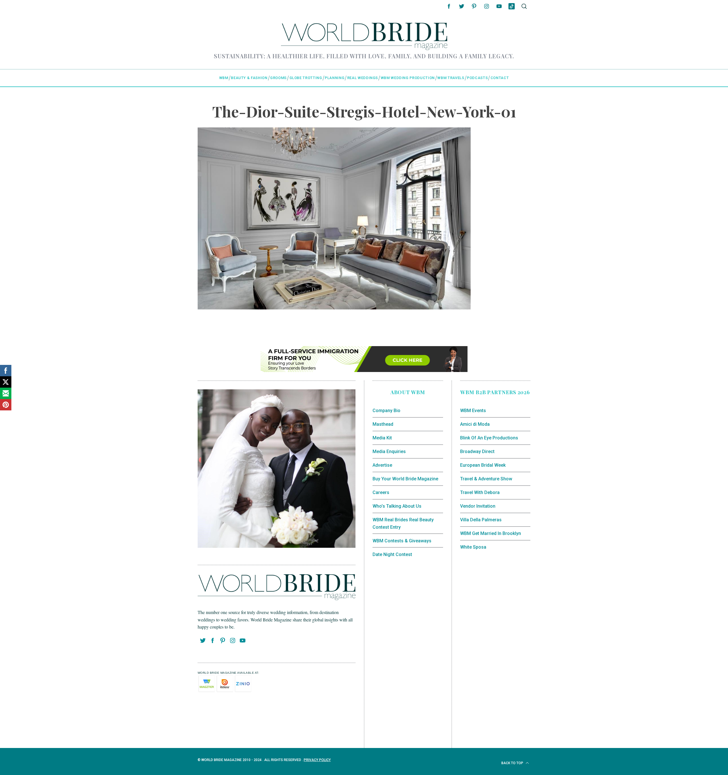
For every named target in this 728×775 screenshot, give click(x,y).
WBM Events (473, 410)
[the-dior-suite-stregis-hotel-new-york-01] (334, 307)
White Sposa (473, 547)
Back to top (512, 763)
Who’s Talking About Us (397, 506)
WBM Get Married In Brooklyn (490, 533)
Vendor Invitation (477, 506)
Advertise (382, 465)
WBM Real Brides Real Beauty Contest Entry (403, 523)
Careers (381, 492)
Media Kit (382, 438)
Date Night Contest (392, 554)
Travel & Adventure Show (486, 478)
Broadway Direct (477, 451)
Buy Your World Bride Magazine (405, 478)
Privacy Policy (317, 760)
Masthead (383, 424)
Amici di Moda (475, 424)
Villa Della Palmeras (481, 519)
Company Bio (386, 410)
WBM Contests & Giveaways (402, 540)
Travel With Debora (480, 492)
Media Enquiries (389, 451)
